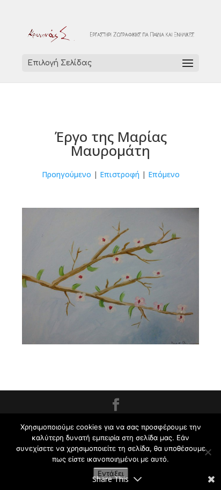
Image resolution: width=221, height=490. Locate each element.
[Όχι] (207, 452)
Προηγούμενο (66, 174)
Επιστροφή (119, 174)
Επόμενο (164, 174)
